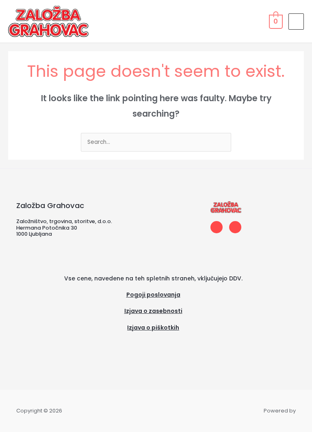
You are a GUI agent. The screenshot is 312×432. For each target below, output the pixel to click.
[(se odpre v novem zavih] (153, 338)
